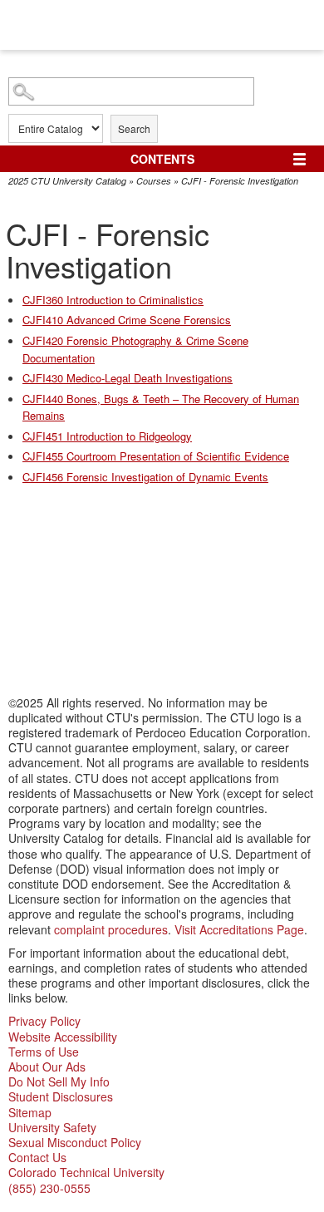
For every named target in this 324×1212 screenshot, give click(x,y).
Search (134, 128)
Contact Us (37, 1157)
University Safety (52, 1127)
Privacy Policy (44, 1020)
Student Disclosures (60, 1096)
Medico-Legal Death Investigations (127, 378)
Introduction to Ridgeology (107, 436)
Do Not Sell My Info (59, 1081)
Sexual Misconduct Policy (74, 1142)
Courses (153, 181)
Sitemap (30, 1112)
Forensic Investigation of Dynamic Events (145, 477)
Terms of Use (43, 1051)
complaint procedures (111, 929)
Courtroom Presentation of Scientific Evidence (155, 456)
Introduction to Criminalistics (113, 300)
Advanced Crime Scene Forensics (126, 320)
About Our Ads (47, 1066)
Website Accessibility (62, 1036)
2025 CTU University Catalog (67, 181)
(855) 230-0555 (49, 1188)
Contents (162, 158)
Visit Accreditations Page (239, 929)
